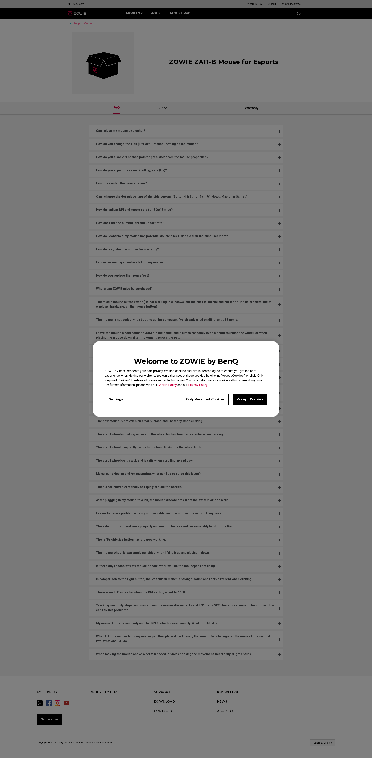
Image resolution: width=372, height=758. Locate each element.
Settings (116, 399)
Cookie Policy (167, 385)
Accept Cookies (250, 399)
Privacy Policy (197, 385)
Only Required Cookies (205, 399)
